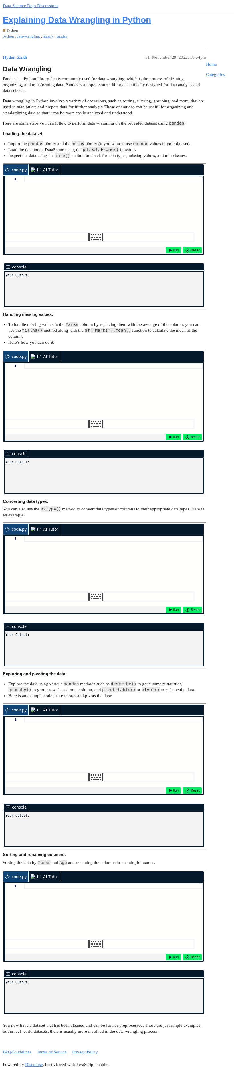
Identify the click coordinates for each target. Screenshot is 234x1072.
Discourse (34, 1064)
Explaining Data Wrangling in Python (77, 20)
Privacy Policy (85, 1052)
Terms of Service (52, 1052)
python (8, 36)
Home (211, 64)
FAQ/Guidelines (17, 1052)
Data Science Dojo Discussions (30, 5)
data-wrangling (28, 36)
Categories (215, 74)
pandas (61, 36)
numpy (48, 36)
